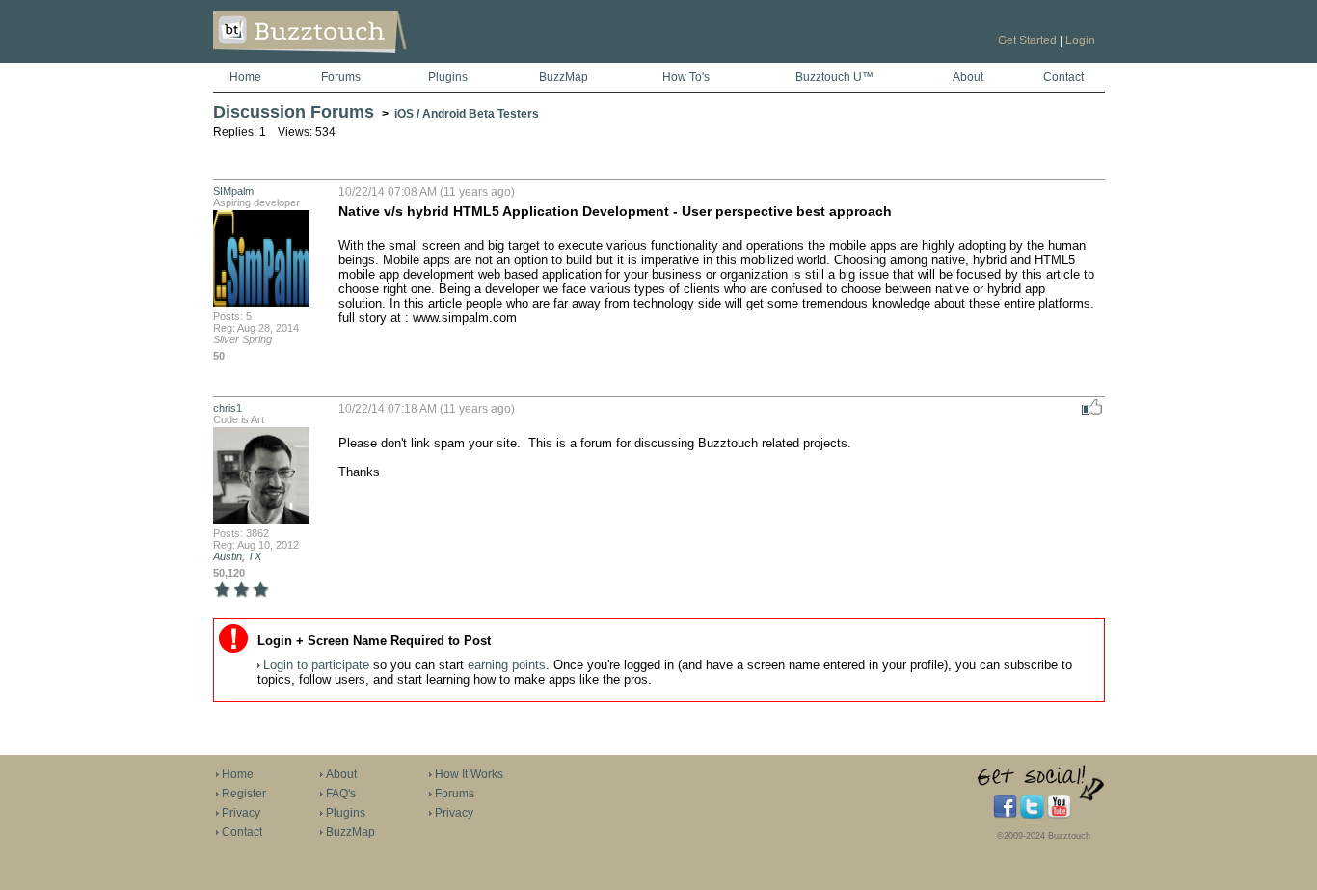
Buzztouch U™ (834, 77)
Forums (341, 77)
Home (245, 77)
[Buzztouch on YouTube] (1059, 815)
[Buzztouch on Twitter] (1032, 815)
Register (244, 793)
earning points (507, 665)
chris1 (227, 408)
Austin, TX (237, 556)
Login (1080, 40)
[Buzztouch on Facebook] (1005, 815)
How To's (686, 77)
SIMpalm (233, 191)
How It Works (469, 774)
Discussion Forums (293, 111)
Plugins (448, 77)
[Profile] (261, 304)
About (968, 77)
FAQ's (341, 793)
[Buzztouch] (357, 59)
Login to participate (316, 665)
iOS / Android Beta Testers (466, 114)
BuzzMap (563, 77)
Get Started (1027, 40)
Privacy (241, 813)
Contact (1063, 77)
